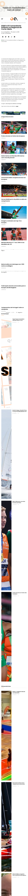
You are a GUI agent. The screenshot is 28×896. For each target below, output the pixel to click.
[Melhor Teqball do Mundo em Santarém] (6, 735)
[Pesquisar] (26, 18)
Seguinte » (20, 312)
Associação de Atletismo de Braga (13, 103)
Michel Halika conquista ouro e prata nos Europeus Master (19, 875)
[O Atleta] (14, 19)
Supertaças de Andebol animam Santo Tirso (18, 319)
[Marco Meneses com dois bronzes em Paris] (6, 545)
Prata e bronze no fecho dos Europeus (13, 136)
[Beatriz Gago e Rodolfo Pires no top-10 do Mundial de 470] (6, 454)
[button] (2, 36)
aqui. (17, 106)
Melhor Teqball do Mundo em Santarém (19, 692)
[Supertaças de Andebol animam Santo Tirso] (6, 363)
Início (2, 22)
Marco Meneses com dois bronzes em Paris (19, 502)
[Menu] (2, 18)
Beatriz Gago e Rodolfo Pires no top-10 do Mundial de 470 (20, 411)
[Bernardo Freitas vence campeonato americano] (6, 827)
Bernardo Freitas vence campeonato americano (19, 783)
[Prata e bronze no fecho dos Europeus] (6, 637)
